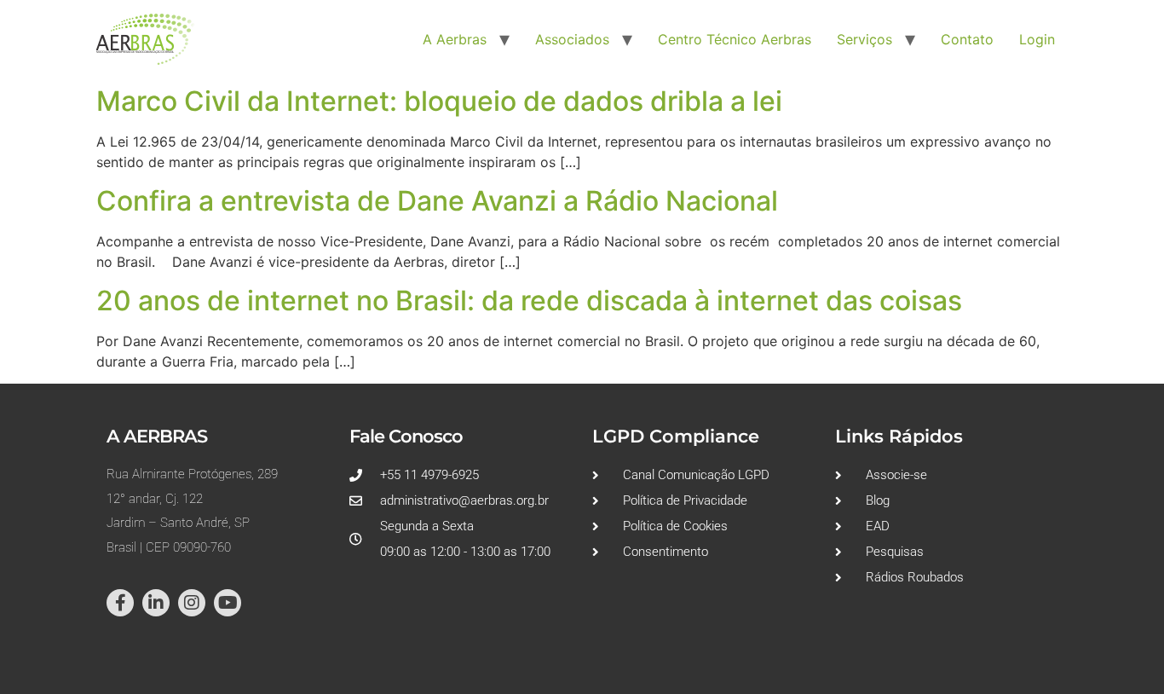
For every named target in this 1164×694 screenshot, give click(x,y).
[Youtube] (227, 602)
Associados (572, 39)
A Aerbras (455, 39)
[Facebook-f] (120, 602)
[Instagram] (191, 602)
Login (1037, 39)
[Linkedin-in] (156, 602)
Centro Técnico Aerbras (734, 39)
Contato (967, 39)
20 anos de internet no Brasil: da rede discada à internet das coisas (529, 300)
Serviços (864, 39)
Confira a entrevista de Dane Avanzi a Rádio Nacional (437, 200)
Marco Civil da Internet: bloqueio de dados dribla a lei (439, 101)
